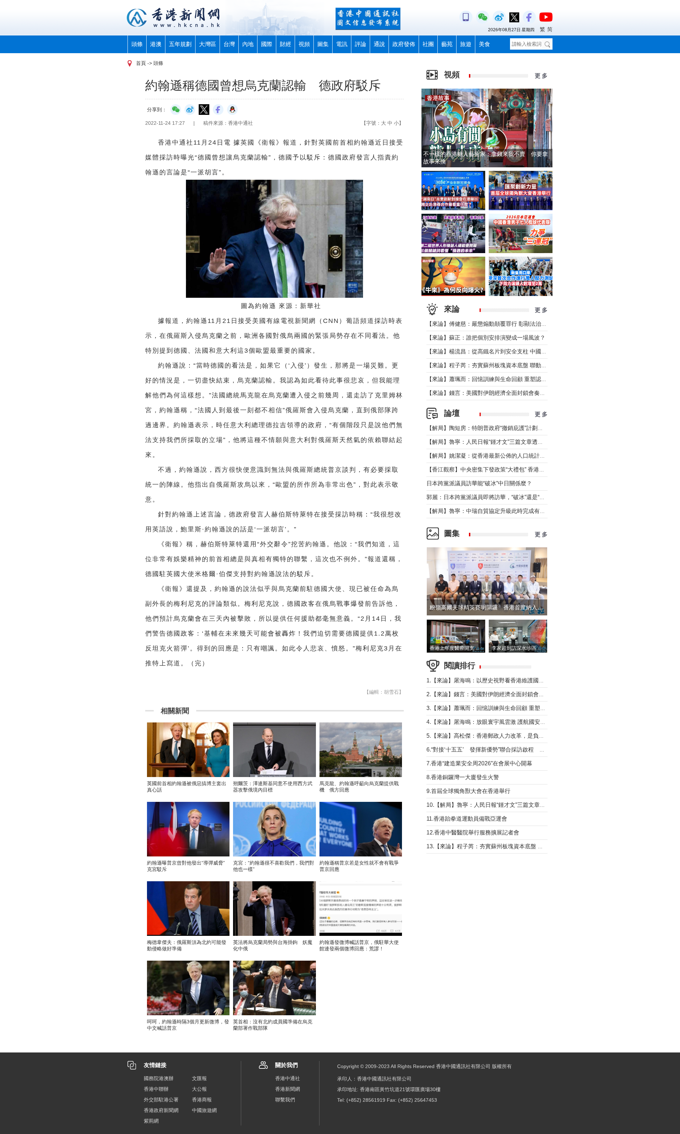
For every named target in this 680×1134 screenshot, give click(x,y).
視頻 (304, 44)
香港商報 (202, 1099)
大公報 (199, 1089)
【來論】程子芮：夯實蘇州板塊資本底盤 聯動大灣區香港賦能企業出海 (515, 365)
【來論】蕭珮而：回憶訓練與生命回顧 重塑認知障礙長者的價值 (506, 379)
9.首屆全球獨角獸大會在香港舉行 (468, 791)
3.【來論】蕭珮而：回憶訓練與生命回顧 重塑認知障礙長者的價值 (508, 708)
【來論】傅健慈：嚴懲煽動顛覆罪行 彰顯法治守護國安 (495, 324)
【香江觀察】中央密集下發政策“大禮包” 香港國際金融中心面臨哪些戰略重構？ (525, 470)
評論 (360, 44)
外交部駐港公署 (161, 1099)
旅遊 (465, 44)
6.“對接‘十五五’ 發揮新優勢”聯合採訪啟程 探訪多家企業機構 (505, 750)
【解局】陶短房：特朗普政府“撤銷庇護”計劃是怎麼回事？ (499, 428)
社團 (428, 44)
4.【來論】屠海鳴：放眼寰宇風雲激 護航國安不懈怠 (491, 722)
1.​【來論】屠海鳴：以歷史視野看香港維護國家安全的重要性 (502, 680)
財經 (285, 44)
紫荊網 (151, 1121)
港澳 (156, 44)
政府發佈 (403, 44)
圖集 (323, 44)
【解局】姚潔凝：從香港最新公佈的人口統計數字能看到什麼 (502, 456)
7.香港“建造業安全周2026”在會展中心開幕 (479, 763)
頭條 (137, 44)
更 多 (541, 76)
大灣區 (207, 44)
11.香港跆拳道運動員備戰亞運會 (466, 819)
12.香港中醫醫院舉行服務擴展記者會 (472, 832)
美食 (484, 44)
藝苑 (447, 44)
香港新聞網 (287, 1089)
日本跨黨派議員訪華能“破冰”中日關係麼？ (479, 483)
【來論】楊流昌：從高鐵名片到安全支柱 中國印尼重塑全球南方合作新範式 (520, 351)
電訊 (341, 44)
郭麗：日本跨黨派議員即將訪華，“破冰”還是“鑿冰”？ (492, 497)
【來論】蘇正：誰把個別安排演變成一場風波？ (485, 338)
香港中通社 (287, 1078)
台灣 (229, 44)
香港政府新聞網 (161, 1110)
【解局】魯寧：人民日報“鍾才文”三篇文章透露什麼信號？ (499, 442)
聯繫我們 (285, 1099)
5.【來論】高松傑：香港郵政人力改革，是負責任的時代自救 (502, 736)
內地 (248, 44)
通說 (379, 44)
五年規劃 (180, 44)
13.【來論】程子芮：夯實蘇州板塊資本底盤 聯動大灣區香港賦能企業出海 (518, 846)
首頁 (141, 63)
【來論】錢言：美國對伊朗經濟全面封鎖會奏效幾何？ (494, 393)
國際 (266, 44)
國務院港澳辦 (159, 1078)
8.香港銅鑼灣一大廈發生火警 (462, 777)
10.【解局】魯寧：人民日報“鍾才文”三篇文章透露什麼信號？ (502, 805)
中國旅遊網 (204, 1110)
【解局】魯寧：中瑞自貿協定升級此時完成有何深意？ (494, 511)
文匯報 (199, 1078)
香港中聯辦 (156, 1089)
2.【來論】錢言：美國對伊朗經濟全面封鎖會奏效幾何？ (496, 694)
